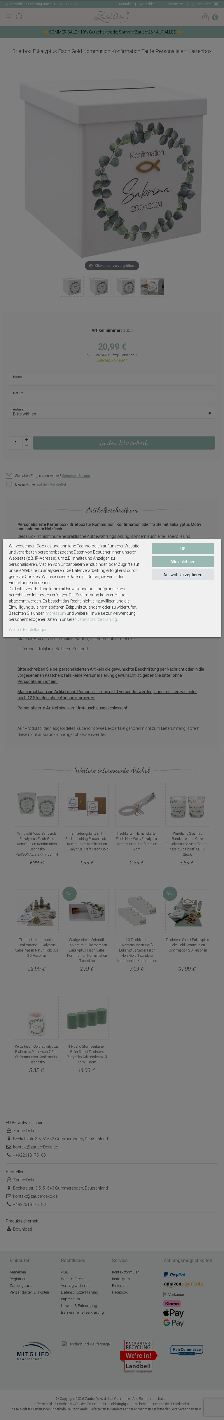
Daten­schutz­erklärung (97, 619)
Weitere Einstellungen (28, 629)
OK (183, 548)
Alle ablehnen (182, 561)
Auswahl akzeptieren (182, 574)
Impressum (55, 613)
